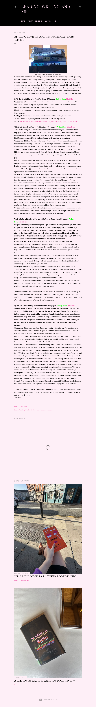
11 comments (24, 580)
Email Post (23, 407)
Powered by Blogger (50, 700)
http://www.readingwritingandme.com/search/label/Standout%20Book (48, 121)
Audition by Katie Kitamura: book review (44, 680)
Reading (38, 21)
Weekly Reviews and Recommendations (39, 410)
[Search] (80, 6)
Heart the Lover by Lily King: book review (45, 576)
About (30, 21)
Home (23, 21)
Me (55, 21)
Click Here (70, 99)
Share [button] (16, 407)
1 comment (24, 685)
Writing (48, 21)
